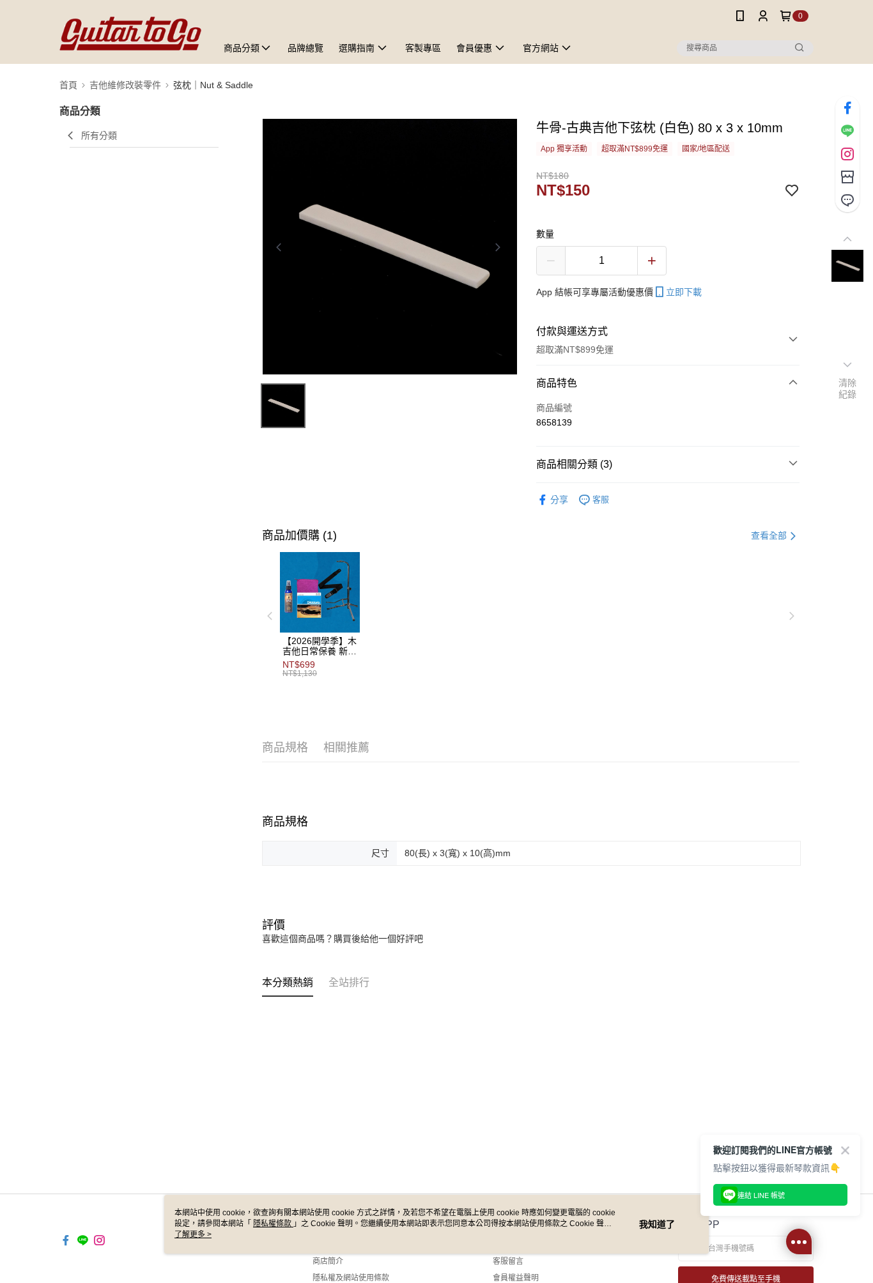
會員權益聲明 (516, 1277)
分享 (559, 500)
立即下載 (684, 292)
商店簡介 (328, 1261)
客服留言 (508, 1261)
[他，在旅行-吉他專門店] (130, 33)
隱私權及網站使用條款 (351, 1277)
